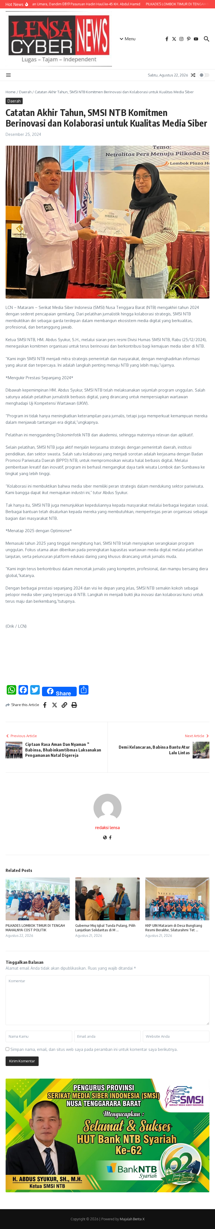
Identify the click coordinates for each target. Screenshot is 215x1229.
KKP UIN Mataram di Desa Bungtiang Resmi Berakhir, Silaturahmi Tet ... (173, 927)
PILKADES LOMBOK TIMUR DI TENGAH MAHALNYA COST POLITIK (35, 927)
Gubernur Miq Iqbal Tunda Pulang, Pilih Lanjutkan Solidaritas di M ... (105, 927)
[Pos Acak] (193, 75)
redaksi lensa (107, 827)
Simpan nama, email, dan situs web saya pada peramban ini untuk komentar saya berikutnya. (94, 1049)
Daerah (25, 92)
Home (11, 92)
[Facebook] (110, 837)
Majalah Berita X (132, 1219)
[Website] (105, 837)
